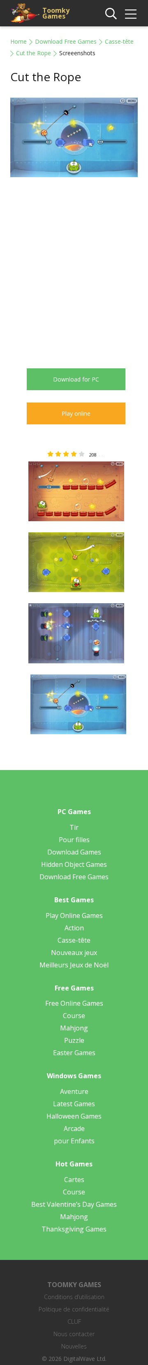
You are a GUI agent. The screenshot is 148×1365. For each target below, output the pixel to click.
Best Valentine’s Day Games (74, 1204)
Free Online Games (74, 1003)
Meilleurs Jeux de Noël (74, 964)
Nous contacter (74, 1334)
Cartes (74, 1179)
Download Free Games (66, 41)
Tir (74, 827)
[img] (130, 14)
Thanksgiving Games (74, 1229)
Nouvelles (74, 1346)
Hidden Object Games (74, 864)
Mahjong (74, 1028)
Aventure (74, 1091)
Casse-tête (119, 41)
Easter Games (74, 1052)
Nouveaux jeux (74, 952)
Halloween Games (74, 1116)
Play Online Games (74, 915)
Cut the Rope (33, 53)
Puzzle (74, 1040)
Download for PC (76, 379)
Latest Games (74, 1103)
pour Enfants (74, 1140)
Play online (76, 413)
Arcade (74, 1128)
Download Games (74, 852)
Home (18, 41)
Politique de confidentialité (74, 1309)
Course (74, 1015)
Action (74, 927)
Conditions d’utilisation (74, 1297)
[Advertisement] (74, 266)
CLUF (74, 1321)
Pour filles (74, 839)
